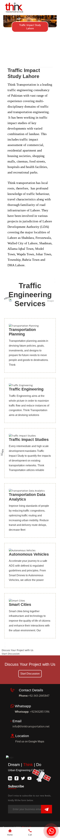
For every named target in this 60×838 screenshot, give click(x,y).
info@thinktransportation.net (31, 726)
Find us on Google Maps (32, 741)
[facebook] (16, 778)
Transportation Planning (22, 331)
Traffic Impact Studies (29, 439)
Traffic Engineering (26, 389)
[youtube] (30, 778)
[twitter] (23, 778)
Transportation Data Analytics (27, 496)
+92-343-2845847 (38, 695)
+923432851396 (40, 711)
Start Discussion (11, 653)
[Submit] (46, 809)
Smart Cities (20, 604)
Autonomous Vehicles (29, 554)
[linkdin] (10, 778)
